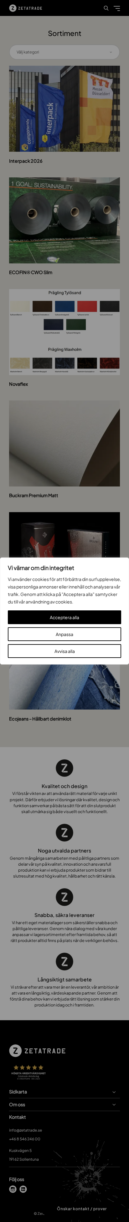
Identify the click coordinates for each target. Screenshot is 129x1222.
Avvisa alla (64, 651)
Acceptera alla (64, 617)
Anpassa (64, 634)
